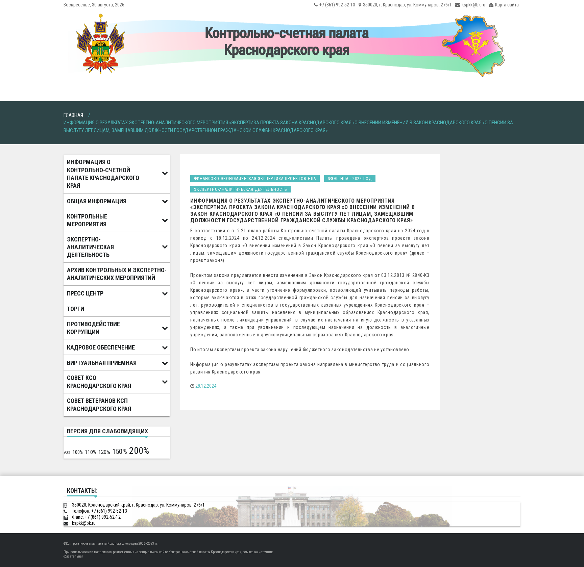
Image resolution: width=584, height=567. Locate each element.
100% (78, 452)
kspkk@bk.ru (473, 4)
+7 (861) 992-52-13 (337, 4)
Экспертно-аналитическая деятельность (240, 189)
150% (119, 451)
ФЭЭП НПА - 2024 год (350, 178)
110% (90, 452)
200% (139, 450)
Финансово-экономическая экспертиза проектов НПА (255, 178)
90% (67, 452)
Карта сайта (507, 4)
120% (104, 451)
